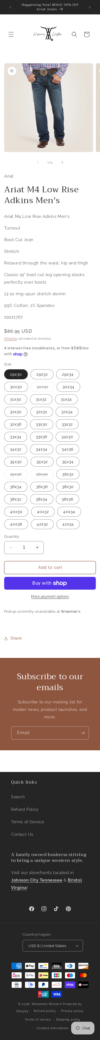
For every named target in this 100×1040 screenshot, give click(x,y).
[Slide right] (62, 162)
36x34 (16, 486)
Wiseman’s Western (47, 1004)
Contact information (53, 1028)
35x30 (16, 462)
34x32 (15, 449)
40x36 (16, 524)
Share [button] (16, 638)
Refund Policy (25, 809)
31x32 (41, 399)
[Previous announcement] (10, 7)
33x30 (42, 424)
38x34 (42, 499)
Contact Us (22, 834)
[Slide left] (38, 162)
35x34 (68, 462)
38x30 (68, 486)
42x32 (42, 524)
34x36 (67, 449)
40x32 (43, 511)
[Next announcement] (90, 7)
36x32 (68, 474)
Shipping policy (68, 1019)
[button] (11, 34)
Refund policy (45, 1011)
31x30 (15, 399)
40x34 (69, 511)
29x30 (16, 374)
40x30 (16, 511)
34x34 (42, 449)
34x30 (67, 437)
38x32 (15, 499)
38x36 (67, 499)
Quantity (11, 536)
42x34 (68, 524)
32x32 (41, 412)
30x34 (68, 387)
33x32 (67, 424)
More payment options (50, 597)
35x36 (19, 475)
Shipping (10, 338)
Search (18, 797)
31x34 (66, 399)
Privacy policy (72, 1011)
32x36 (15, 424)
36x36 (42, 486)
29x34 (68, 374)
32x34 (67, 412)
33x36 (41, 437)
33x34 (15, 437)
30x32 (45, 388)
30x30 (16, 387)
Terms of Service (27, 822)
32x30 (16, 412)
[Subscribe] (82, 732)
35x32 (42, 462)
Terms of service (38, 1019)
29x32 (42, 374)
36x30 (45, 475)
